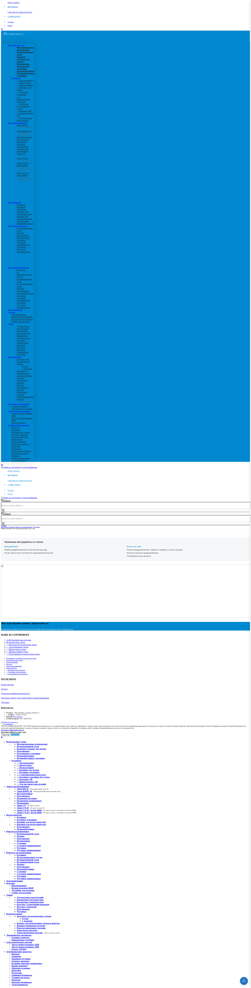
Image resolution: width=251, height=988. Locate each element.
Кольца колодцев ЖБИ (22, 317)
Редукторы (16, 449)
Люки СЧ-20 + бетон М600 (25, 176)
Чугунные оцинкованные (23, 250)
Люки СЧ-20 (24, 159)
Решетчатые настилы (22, 393)
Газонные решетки (20, 406)
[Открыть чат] (244, 981)
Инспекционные (19, 315)
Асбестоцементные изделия (19, 411)
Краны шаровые (19, 442)
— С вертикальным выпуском (23, 99)
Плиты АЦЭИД (19, 423)
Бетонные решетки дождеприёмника (142, 553)
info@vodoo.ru (18, 717)
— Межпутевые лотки (16, 649)
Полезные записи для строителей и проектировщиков (25, 698)
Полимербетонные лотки (14, 660)
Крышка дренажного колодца (22, 380)
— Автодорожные (25, 80)
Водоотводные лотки (16, 45)
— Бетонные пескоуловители (15, 670)
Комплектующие (14, 357)
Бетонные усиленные (22, 208)
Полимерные (22, 151)
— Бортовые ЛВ (24, 111)
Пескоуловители (14, 202)
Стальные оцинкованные (23, 243)
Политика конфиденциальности (15, 693)
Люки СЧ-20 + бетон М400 (25, 166)
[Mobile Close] (1, 737)
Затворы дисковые (20, 435)
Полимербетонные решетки (139, 556)
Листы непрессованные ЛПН (25, 945)
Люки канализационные (17, 123)
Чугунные (21, 247)
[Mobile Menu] (2, 29)
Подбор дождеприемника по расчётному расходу (25, 550)
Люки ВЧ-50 (32, 789)
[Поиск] (3, 510)
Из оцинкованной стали (28, 862)
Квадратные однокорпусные (24, 337)
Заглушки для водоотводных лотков (23, 361)
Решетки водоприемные (17, 226)
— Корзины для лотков (28, 770)
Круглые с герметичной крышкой (22, 342)
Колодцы (11, 312)
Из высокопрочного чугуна (24, 274)
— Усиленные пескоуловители (16, 672)
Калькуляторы (7, 685)
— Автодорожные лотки (17, 647)
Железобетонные (24, 137)
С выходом (27, 369)
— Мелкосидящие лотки (17, 652)
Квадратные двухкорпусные (23, 332)
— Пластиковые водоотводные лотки (23, 654)
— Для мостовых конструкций (24, 119)
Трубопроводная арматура (19, 425)
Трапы (10, 324)
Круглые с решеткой (21, 348)
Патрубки (16, 446)
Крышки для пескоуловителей (24, 217)
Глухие (25, 366)
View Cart (5, 735)
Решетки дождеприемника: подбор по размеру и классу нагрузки (154, 550)
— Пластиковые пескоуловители (16, 674)
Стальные (21, 240)
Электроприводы (19, 460)
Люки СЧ (23, 155)
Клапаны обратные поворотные (20, 438)
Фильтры (16, 456)
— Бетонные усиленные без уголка (23, 106)
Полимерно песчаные (22, 143)
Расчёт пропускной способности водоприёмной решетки (28, 553)
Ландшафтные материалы (18, 404)
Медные (20, 233)
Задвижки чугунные (21, 432)
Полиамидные (23, 238)
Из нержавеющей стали (28, 834)
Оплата (10, 26)
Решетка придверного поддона (22, 387)
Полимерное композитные (23, 148)
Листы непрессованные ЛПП (25, 947)
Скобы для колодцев (21, 322)
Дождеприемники (15, 310)
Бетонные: (16, 78)
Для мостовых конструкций (23, 327)
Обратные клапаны (20, 444)
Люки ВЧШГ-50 (39, 791)
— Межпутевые (24, 83)
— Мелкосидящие (25, 85)
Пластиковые (23, 140)
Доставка (11, 22)
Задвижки (16, 430)
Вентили (15, 428)
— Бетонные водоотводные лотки (21, 645)
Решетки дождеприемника (18, 268)
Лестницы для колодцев (22, 319)
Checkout (15, 735)
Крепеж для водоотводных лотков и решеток (24, 373)
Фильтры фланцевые (21, 458)
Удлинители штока (20, 453)
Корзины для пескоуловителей (24, 213)
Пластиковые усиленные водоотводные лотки (21, 658)
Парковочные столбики (22, 409)
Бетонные (21, 205)
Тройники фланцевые (21, 451)
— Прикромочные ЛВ (27, 782)
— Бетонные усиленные (22, 93)
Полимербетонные (25, 223)
